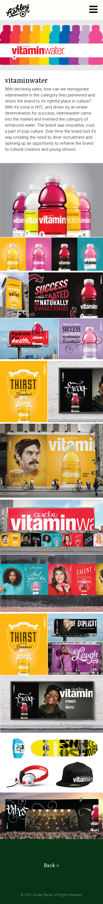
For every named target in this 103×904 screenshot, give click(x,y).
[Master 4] (17, 12)
